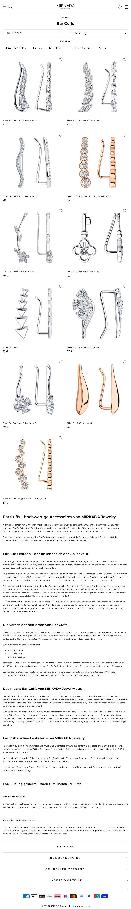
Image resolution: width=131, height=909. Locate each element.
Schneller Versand (65, 869)
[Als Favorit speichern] (60, 59)
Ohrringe (84, 666)
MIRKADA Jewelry (31, 540)
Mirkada (65, 846)
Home (65, 17)
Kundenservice (65, 857)
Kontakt (102, 767)
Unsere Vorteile (65, 880)
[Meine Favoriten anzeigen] (120, 7)
